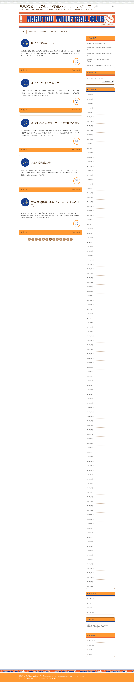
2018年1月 (90, 456)
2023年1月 (90, 255)
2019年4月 (90, 389)
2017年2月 (90, 506)
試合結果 (89, 607)
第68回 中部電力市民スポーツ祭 (96, 43)
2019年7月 (90, 376)
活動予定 (53, 32)
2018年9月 (90, 421)
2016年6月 (90, 541)
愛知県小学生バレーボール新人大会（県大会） (99, 65)
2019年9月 (90, 367)
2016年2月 (90, 559)
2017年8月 (90, 479)
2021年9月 (90, 309)
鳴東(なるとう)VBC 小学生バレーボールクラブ (32, 675)
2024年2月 (90, 197)
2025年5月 (90, 135)
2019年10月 (90, 363)
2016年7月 (90, 537)
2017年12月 (90, 461)
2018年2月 (90, 452)
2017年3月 (90, 501)
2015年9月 (90, 582)
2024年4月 (90, 188)
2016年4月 (90, 550)
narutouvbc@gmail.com (95, 627)
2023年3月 (90, 246)
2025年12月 (90, 117)
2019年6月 (90, 380)
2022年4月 (90, 291)
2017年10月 (90, 470)
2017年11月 (90, 465)
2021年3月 (90, 331)
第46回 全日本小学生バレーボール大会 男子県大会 (99, 48)
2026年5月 (90, 103)
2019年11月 (90, 358)
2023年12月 (90, 206)
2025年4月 (90, 139)
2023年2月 (90, 251)
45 (60, 239)
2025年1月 (90, 152)
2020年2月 (90, 345)
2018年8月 (90, 425)
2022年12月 (90, 260)
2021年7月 (90, 318)
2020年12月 (90, 336)
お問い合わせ (63, 32)
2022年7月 (90, 282)
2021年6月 (90, 322)
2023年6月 (90, 233)
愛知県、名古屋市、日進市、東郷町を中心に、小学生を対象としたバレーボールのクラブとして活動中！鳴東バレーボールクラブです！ (52, 676)
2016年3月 (90, 555)
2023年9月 (90, 220)
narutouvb (76, 70)
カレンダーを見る (107, 81)
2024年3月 (90, 193)
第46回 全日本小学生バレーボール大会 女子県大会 (99, 54)
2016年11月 (90, 519)
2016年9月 (90, 528)
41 (46, 239)
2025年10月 (90, 121)
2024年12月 (90, 157)
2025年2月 (90, 148)
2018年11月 (90, 412)
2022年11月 (90, 264)
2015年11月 (90, 573)
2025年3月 (90, 144)
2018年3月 (90, 448)
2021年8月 (90, 313)
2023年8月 (90, 224)
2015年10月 (90, 577)
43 (53, 239)
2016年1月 (90, 564)
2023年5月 (90, 237)
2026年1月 (90, 112)
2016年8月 (90, 532)
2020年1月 (90, 349)
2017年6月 (90, 488)
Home (23, 32)
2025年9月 (90, 126)
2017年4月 (90, 497)
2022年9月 (90, 273)
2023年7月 (90, 228)
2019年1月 (90, 403)
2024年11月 (90, 161)
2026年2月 (90, 108)
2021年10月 (90, 304)
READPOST (76, 61)
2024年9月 (90, 170)
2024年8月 (90, 175)
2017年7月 (90, 483)
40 (43, 239)
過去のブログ (32, 32)
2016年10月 (90, 524)
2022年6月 (90, 287)
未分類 (25, 70)
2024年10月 (90, 166)
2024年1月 (90, 202)
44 (57, 239)
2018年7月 (90, 430)
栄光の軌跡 (43, 32)
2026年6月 (90, 99)
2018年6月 (90, 434)
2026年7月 (90, 94)
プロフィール (90, 599)
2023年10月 (90, 215)
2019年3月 (90, 394)
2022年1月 (90, 296)
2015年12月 (90, 568)
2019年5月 (90, 385)
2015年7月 (90, 586)
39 (39, 239)
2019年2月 (90, 398)
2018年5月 (90, 439)
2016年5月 (90, 546)
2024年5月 (90, 184)
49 (67, 239)
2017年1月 (90, 510)
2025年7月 (90, 130)
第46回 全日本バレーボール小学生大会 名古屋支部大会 (100, 60)
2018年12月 (90, 407)
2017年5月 (90, 492)
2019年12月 (90, 354)
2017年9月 (90, 474)
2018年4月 (90, 443)
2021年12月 (90, 300)
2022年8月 (90, 278)
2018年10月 (90, 416)
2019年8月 (90, 372)
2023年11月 (90, 211)
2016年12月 (90, 515)
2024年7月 (90, 179)
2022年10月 (90, 269)
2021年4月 (90, 327)
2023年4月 (90, 242)
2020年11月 (90, 340)
